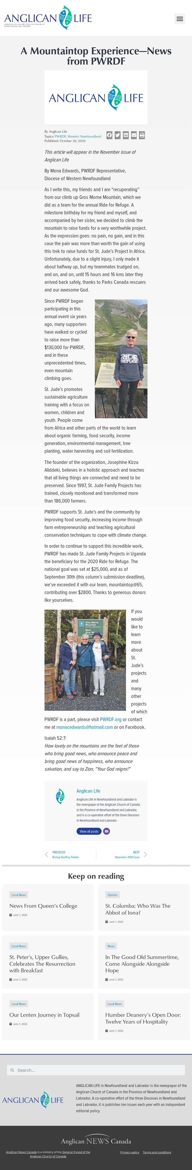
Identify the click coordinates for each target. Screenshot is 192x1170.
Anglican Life (88, 790)
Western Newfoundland (84, 136)
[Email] (106, 831)
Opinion (113, 895)
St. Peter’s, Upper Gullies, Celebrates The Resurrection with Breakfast (42, 963)
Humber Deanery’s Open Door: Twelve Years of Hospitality (143, 1018)
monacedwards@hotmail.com (84, 726)
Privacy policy (129, 1152)
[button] (179, 19)
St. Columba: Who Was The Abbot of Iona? (137, 909)
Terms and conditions (157, 1152)
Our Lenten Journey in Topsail (44, 1015)
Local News (19, 895)
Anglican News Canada (21, 1152)
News (111, 946)
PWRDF (60, 136)
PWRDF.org (111, 719)
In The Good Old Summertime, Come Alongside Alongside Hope (142, 963)
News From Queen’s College (43, 906)
